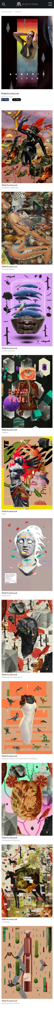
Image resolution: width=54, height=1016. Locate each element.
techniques (7, 11)
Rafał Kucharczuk (9, 185)
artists (18, 11)
